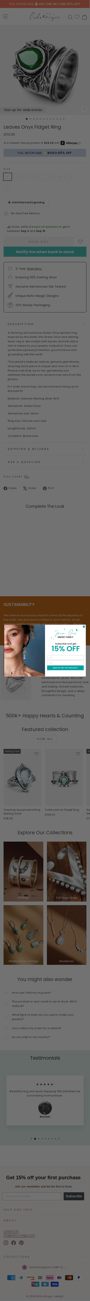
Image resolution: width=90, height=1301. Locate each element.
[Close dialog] (84, 626)
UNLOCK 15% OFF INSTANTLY (65, 668)
